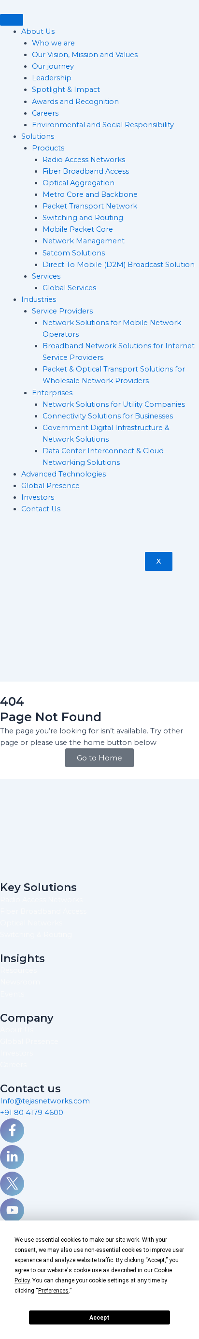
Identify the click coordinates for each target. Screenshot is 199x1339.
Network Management (84, 241)
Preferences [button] (53, 1290)
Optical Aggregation (78, 183)
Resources (18, 970)
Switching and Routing (83, 217)
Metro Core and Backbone (90, 194)
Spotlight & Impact (66, 89)
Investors (37, 497)
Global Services (69, 287)
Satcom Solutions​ (74, 253)
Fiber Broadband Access (86, 171)
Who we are (53, 43)
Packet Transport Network (90, 206)
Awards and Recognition (75, 101)
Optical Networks (31, 923)
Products (48, 148)
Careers (45, 113)
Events (12, 994)
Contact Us (40, 509)
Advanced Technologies (63, 474)
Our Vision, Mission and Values (85, 54)
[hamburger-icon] (11, 20)
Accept (99, 1317)
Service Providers (62, 311)
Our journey (53, 66)
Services (46, 276)
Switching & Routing (36, 934)
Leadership (51, 78)
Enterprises (52, 392)
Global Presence (50, 485)
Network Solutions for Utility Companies (114, 404)
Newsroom (20, 982)
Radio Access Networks (84, 159)
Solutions (37, 136)
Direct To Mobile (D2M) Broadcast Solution (119, 264)
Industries (38, 299)
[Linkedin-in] (12, 1157)
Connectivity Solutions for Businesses (108, 416)
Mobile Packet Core (78, 229)
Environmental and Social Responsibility (104, 124)
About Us (38, 31)
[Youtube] (12, 1210)
